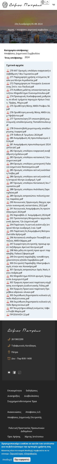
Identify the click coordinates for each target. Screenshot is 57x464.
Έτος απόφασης (13, 57)
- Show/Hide (43, 2)
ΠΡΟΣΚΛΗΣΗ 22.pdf (19, 314)
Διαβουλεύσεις (31, 395)
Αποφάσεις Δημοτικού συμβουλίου (32, 29)
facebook (14, 372)
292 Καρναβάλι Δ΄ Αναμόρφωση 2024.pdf (30, 215)
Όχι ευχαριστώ (22, 459)
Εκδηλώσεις (32, 390)
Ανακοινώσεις (14, 412)
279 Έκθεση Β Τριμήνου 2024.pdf (26, 134)
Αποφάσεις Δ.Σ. (33, 412)
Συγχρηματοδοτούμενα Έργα (22, 401)
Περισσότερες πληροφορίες (23, 453)
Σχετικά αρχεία (14, 65)
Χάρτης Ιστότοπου (34, 436)
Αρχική (11, 29)
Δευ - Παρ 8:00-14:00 (21, 358)
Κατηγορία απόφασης (16, 50)
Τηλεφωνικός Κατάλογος (23, 345)
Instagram (19, 372)
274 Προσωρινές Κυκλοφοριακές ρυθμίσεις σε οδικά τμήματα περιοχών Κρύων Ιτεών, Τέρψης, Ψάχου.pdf (28, 99)
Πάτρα (14, 352)
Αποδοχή (7, 459)
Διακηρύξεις (13, 395)
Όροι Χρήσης (13, 436)
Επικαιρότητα (14, 390)
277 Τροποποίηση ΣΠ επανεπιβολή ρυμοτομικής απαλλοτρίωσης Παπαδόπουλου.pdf (28, 122)
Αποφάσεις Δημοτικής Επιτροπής (24, 417)
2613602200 (17, 339)
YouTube (9, 372)
